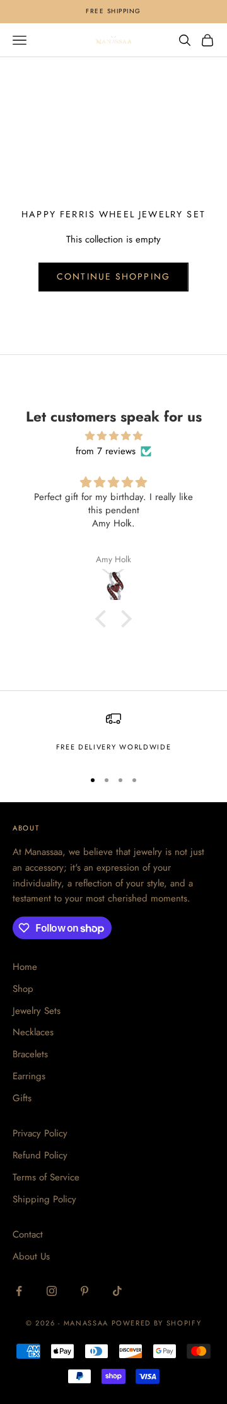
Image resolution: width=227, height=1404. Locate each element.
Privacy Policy (40, 1133)
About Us (31, 1256)
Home (25, 967)
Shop (23, 989)
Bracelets (30, 1054)
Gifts (22, 1098)
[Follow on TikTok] (117, 1291)
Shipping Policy (44, 1199)
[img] (113, 436)
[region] (113, 734)
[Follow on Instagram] (51, 1291)
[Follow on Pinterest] (84, 1291)
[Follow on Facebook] (19, 1291)
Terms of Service (46, 1177)
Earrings (29, 1076)
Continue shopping (113, 276)
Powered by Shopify (157, 1323)
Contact (28, 1234)
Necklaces (33, 1032)
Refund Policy (40, 1155)
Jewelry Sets (37, 1011)
